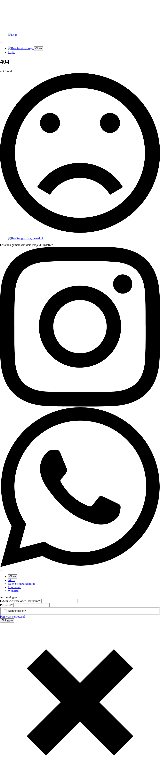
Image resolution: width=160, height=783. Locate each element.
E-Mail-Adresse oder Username (20, 601)
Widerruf (13, 590)
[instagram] (80, 405)
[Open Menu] (1, 42)
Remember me (17, 610)
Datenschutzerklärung (21, 583)
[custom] (80, 566)
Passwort (6, 605)
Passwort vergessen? (12, 616)
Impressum (14, 587)
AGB (11, 580)
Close (38, 48)
